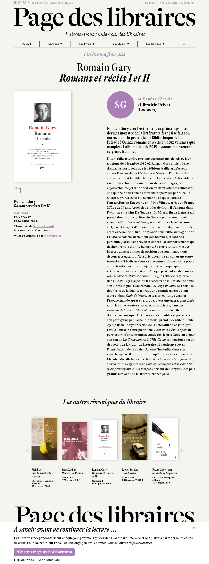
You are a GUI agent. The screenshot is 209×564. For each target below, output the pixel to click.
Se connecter (186, 2)
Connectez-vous (49, 560)
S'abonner (151, 2)
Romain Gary (104, 67)
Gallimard (21, 213)
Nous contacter (168, 2)
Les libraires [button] (153, 44)
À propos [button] (53, 44)
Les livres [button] (85, 44)
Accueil (26, 44)
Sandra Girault (43, 226)
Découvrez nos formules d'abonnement (44, 552)
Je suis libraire (40, 2)
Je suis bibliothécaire (61, 2)
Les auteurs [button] (118, 44)
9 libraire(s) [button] (52, 235)
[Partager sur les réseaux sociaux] (18, 191)
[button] (27, 450)
